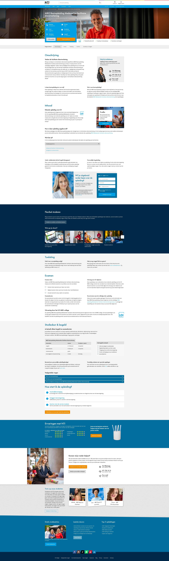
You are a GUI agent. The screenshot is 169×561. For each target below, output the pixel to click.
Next (122, 237)
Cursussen (63, 6)
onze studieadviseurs (115, 265)
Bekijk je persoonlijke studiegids (77, 471)
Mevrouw (106, 175)
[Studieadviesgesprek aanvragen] (56, 531)
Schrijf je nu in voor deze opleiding (78, 466)
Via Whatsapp (116, 71)
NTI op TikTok (82, 551)
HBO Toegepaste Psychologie (108, 526)
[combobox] (99, 186)
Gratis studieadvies (52, 522)
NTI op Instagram (78, 551)
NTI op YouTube (90, 551)
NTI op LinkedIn (94, 551)
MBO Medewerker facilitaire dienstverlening (104, 97)
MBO (58, 6)
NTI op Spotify (86, 551)
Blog (96, 557)
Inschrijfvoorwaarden (76, 557)
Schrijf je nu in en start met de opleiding (57, 412)
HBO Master (47, 6)
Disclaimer (106, 557)
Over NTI (106, 6)
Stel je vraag (115, 80)
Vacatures (92, 557)
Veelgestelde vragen (65, 557)
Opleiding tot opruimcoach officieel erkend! (83, 527)
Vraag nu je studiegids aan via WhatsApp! (83, 533)
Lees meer (62, 368)
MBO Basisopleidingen (52, 9)
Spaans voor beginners (107, 533)
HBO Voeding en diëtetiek (107, 531)
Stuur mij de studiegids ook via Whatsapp (105, 190)
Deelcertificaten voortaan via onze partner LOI (84, 526)
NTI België (57, 557)
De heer (101, 175)
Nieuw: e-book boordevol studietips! (82, 529)
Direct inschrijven (66, 39)
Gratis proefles (51, 39)
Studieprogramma (50, 143)
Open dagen (85, 557)
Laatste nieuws (78, 522)
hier (106, 366)
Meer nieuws (78, 537)
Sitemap (112, 557)
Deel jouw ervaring (96, 435)
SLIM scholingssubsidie (120, 6)
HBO (54, 6)
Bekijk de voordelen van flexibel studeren (55, 222)
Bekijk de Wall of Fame (51, 511)
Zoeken (100, 2)
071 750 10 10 (116, 75)
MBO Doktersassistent (107, 529)
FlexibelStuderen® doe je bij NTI (47, 2)
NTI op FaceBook (74, 551)
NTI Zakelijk (112, 6)
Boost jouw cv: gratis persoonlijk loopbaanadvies (84, 531)
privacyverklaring (78, 194)
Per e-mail (115, 79)
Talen (69, 6)
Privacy (100, 557)
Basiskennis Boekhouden (107, 527)
